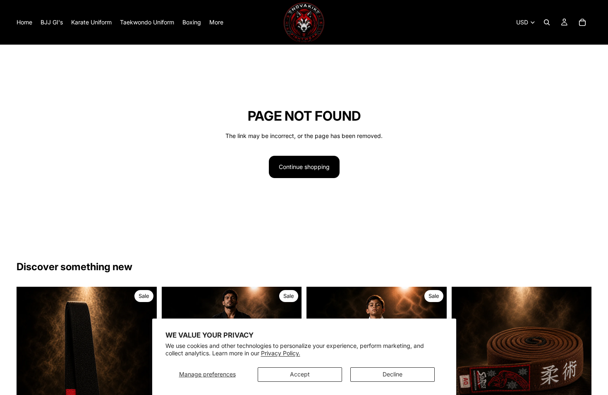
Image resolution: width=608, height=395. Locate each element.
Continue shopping (304, 166)
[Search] (547, 22)
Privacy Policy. (280, 353)
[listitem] (216, 22)
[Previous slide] (29, 380)
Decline (392, 374)
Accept (300, 374)
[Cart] (582, 22)
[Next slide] (144, 380)
